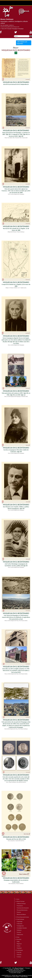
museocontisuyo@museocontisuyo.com (9, 26)
